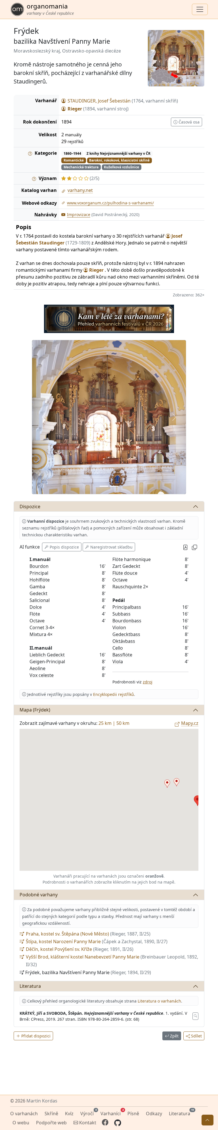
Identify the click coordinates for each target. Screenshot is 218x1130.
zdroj (147, 534)
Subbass (121, 467)
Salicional (40, 453)
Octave (37, 473)
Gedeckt (38, 446)
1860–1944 (72, 153)
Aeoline (37, 521)
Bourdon (39, 419)
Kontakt (87, 1122)
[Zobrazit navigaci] (200, 9)
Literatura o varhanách (159, 854)
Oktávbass (123, 494)
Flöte (35, 467)
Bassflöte (122, 508)
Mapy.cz (189, 576)
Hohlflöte (40, 433)
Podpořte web (51, 1122)
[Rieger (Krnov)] (176, 635)
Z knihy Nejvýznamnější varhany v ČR (118, 153)
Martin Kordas (41, 1101)
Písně (133, 1113)
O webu (20, 1122)
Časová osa (188, 122)
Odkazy (154, 1113)
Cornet (37, 480)
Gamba (37, 439)
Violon (119, 480)
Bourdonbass (126, 473)
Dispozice (30, 359)
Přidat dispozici (35, 889)
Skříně (51, 1113)
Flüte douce (124, 426)
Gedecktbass (126, 487)
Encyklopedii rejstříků (113, 547)
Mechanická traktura (81, 167)
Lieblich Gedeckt (47, 508)
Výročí (88, 1113)
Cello (117, 501)
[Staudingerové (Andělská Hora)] (167, 636)
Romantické (74, 160)
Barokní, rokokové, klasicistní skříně (119, 160)
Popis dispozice (64, 400)
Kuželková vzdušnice (121, 167)
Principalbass (126, 460)
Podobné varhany (39, 747)
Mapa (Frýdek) (35, 563)
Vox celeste (42, 528)
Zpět (174, 889)
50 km (122, 576)
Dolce (36, 460)
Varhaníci (111, 1113)
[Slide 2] (112, 339)
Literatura (30, 839)
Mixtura (38, 487)
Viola (117, 514)
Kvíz (69, 1113)
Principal (39, 426)
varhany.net (80, 190)
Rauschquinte (127, 439)
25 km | (107, 576)
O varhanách (24, 1113)
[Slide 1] (105, 339)
